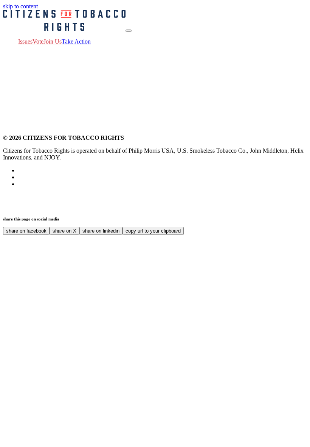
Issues (25, 41)
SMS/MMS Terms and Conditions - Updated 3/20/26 (228, 197)
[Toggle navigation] (129, 31)
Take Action (76, 41)
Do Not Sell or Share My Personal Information (108, 203)
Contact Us (31, 197)
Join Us (52, 41)
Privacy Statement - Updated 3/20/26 (89, 197)
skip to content (20, 6)
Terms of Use (149, 197)
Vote (38, 41)
